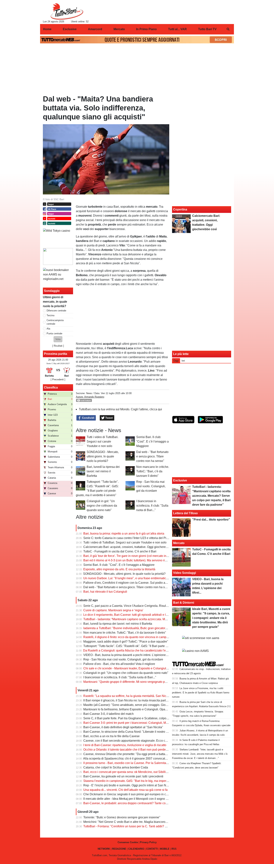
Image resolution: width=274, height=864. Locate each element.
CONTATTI (152, 848)
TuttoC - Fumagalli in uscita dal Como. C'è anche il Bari (119, 551)
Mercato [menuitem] (119, 29)
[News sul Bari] (67, 11)
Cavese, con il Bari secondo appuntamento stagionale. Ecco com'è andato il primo (137, 740)
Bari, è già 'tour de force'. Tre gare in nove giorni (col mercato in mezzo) (130, 555)
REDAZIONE (119, 848)
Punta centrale (54, 333)
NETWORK (104, 848)
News (89, 393)
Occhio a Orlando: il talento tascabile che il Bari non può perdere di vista (130, 749)
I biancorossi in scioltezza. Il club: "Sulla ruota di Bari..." (152, 506)
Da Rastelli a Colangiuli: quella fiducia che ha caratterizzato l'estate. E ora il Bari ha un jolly (143, 650)
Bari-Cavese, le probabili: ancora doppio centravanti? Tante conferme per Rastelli (136, 803)
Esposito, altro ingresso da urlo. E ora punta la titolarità (119, 569)
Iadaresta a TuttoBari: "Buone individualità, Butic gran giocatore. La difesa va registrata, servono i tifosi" (151, 628)
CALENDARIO (136, 848)
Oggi (176, 360)
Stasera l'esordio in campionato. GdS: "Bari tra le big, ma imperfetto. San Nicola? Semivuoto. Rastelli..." (151, 780)
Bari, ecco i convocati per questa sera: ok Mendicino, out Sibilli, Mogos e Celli (134, 771)
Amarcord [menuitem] (95, 29)
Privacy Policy (148, 842)
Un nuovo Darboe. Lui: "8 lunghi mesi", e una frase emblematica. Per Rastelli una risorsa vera (145, 578)
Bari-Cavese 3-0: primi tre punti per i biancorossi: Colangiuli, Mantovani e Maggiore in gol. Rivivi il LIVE (151, 722)
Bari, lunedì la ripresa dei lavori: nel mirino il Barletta (103, 471)
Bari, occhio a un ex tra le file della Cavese (111, 736)
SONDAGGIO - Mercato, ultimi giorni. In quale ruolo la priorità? (103, 456)
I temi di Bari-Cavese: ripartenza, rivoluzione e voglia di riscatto (124, 745)
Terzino (50, 315)
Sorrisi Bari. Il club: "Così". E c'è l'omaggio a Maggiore (152, 441)
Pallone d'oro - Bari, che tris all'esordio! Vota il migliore (119, 663)
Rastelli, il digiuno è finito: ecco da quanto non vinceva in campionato (128, 637)
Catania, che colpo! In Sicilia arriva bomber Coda (115, 767)
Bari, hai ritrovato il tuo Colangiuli (105, 591)
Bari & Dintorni (183, 602)
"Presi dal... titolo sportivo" (211, 519)
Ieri (183, 360)
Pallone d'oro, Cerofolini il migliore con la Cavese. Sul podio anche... (128, 582)
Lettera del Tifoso (185, 513)
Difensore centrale (56, 310)
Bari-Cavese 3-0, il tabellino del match (108, 713)
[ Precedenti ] (58, 379)
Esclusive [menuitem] (70, 29)
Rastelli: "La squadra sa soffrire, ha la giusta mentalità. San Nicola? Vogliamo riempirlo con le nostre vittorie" (154, 695)
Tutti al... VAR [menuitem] (177, 29)
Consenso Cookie (128, 842)
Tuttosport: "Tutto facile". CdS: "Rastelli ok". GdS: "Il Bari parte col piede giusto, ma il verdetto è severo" (151, 646)
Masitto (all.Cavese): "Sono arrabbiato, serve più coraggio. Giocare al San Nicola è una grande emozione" (153, 704)
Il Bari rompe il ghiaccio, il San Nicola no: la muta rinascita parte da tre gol (131, 700)
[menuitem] (228, 29)
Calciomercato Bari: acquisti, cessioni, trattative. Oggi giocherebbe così (130, 546)
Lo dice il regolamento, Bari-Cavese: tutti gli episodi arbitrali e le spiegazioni (133, 614)
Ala (48, 328)
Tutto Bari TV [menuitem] (207, 29)
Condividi (87, 417)
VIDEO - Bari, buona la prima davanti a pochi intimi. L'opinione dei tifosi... (131, 655)
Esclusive (180, 480)
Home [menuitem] (47, 29)
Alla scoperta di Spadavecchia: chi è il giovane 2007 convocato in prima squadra (136, 758)
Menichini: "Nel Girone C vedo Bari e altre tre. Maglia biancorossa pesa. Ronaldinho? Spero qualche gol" (152, 821)
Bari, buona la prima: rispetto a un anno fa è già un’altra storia (123, 533)
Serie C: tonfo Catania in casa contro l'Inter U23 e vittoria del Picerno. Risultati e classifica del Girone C (151, 538)
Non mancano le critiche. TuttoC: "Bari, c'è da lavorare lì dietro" (152, 471)
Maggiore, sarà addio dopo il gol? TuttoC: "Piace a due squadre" (125, 641)
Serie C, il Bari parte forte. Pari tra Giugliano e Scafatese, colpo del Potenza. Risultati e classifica (147, 718)
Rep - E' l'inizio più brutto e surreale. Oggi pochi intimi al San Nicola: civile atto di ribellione (143, 785)
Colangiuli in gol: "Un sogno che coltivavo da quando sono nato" (102, 506)
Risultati (58, 345)
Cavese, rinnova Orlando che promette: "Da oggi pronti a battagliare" (128, 754)
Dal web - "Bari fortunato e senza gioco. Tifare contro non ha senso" (152, 456)
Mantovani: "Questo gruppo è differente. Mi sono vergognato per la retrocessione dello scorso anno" (149, 681)
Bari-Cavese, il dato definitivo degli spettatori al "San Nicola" (123, 727)
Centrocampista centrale (55, 322)
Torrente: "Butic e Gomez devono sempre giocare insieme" (121, 817)
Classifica (51, 387)
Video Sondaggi (184, 572)
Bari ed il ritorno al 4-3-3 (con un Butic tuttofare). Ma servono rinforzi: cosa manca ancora (141, 560)
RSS (174, 848)
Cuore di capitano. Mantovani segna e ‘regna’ (113, 610)
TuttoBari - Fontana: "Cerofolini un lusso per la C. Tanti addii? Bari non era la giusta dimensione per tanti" (152, 826)
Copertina (180, 209)
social (90, 220)
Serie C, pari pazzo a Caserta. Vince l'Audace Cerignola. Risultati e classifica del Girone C (143, 605)
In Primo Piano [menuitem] (146, 29)
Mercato (179, 543)
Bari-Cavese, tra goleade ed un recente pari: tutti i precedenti (123, 776)
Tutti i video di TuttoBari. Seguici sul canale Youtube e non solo (102, 441)
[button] (58, 339)
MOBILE (164, 848)
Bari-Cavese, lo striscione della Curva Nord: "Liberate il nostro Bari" (127, 731)
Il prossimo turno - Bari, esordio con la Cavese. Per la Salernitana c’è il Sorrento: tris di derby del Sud (149, 763)
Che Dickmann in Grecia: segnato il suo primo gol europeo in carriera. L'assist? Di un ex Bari (144, 794)
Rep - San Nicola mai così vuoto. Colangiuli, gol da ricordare (151, 486)
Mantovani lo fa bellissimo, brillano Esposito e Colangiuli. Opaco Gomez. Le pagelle (138, 709)
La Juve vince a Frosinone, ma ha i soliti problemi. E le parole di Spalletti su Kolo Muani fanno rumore (200, 692)
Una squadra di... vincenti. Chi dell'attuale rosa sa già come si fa (125, 789)
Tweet (109, 417)
